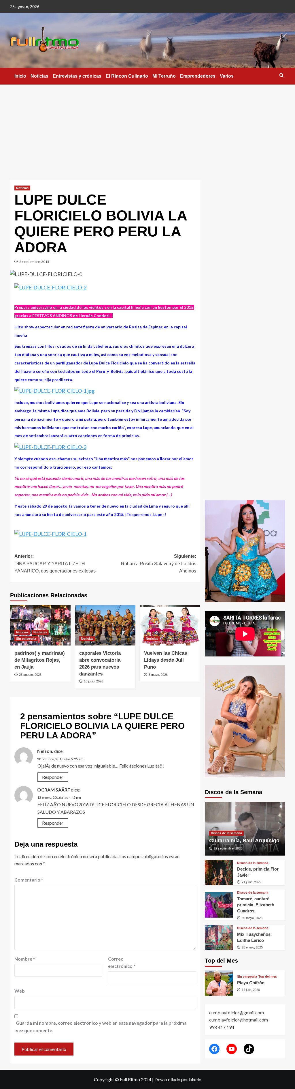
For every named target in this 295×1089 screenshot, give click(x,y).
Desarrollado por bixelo (177, 1079)
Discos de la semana (226, 833)
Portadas (40, 632)
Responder (52, 777)
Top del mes (267, 976)
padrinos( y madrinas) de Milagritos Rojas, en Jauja (39, 660)
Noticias (39, 76)
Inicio (20, 76)
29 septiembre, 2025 (228, 848)
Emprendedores (197, 76)
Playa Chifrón (250, 982)
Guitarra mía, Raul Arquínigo (244, 840)
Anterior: (55, 563)
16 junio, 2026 (93, 681)
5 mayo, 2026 (158, 674)
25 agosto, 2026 (30, 674)
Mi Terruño (164, 76)
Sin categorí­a (26, 638)
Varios (227, 76)
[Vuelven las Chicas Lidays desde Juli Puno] (170, 625)
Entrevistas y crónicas (77, 76)
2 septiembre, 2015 (34, 261)
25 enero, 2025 (252, 947)
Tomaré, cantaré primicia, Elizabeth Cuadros (255, 904)
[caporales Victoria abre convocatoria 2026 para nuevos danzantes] (105, 625)
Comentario (28, 879)
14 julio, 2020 (251, 989)
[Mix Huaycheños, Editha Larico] (219, 937)
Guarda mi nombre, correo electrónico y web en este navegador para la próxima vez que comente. (101, 1026)
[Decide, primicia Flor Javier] (219, 872)
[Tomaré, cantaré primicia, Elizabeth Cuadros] (219, 905)
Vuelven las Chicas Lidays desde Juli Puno (165, 660)
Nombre (24, 958)
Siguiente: (158, 563)
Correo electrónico (121, 962)
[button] (281, 75)
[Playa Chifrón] (219, 983)
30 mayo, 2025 (252, 918)
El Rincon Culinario (127, 76)
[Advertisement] (147, 127)
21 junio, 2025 (251, 882)
